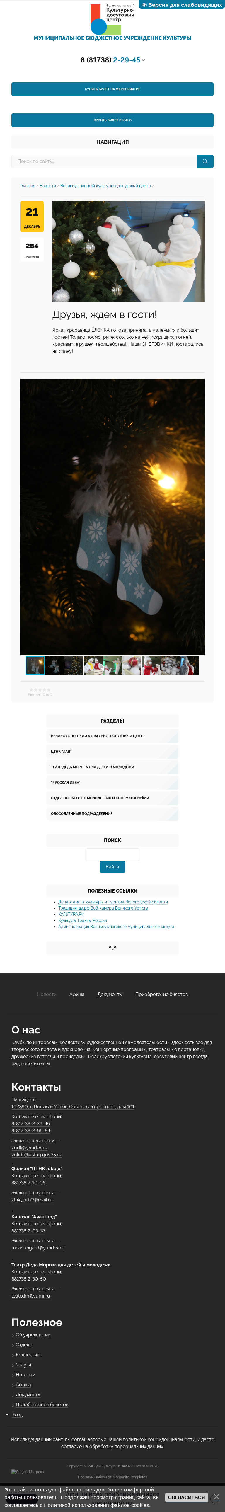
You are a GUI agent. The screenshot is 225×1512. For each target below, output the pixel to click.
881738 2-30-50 (28, 1279)
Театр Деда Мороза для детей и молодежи (92, 767)
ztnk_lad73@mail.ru (32, 1200)
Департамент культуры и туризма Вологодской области (113, 902)
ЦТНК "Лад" (61, 752)
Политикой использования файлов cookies (96, 1505)
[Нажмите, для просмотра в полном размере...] (128, 251)
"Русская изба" (65, 783)
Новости (48, 185)
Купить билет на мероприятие (112, 89)
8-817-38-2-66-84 (30, 1130)
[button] (199, 517)
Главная (27, 185)
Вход (17, 1414)
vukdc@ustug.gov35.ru (36, 1154)
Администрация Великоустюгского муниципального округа (116, 926)
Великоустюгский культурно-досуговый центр (105, 185)
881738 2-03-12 (28, 1231)
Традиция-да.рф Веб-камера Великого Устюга (103, 908)
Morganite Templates (129, 1477)
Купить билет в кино (113, 120)
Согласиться (186, 1497)
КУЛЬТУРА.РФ (71, 914)
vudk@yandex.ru (29, 1147)
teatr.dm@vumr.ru (30, 1296)
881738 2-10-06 (28, 1183)
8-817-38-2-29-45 (30, 1123)
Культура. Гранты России (82, 920)
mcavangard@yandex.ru (37, 1248)
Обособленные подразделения (82, 814)
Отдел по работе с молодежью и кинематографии (100, 798)
